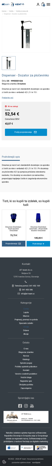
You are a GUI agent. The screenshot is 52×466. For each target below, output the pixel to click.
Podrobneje (37, 244)
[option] (9, 63)
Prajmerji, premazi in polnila (26, 319)
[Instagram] (26, 406)
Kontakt (26, 370)
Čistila (11, 11)
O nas (26, 348)
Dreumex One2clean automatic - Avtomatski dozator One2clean (38, 229)
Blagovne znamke (26, 352)
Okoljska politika (26, 384)
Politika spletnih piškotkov (26, 366)
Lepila (26, 312)
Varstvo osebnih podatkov (26, 374)
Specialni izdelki (26, 323)
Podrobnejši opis (11, 156)
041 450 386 (27, 290)
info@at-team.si (27, 294)
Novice (26, 356)
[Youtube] (32, 406)
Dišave (26, 330)
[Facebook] (20, 406)
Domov (4, 11)
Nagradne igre (26, 381)
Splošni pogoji (26, 363)
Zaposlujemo (26, 388)
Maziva (26, 316)
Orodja (26, 327)
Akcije (26, 334)
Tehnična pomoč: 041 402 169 (27, 286)
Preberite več (7, 98)
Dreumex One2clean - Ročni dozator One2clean (13, 229)
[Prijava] (39, 4)
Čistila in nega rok (22, 11)
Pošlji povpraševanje (23, 132)
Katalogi (26, 359)
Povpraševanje (12, 244)
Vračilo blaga (26, 377)
